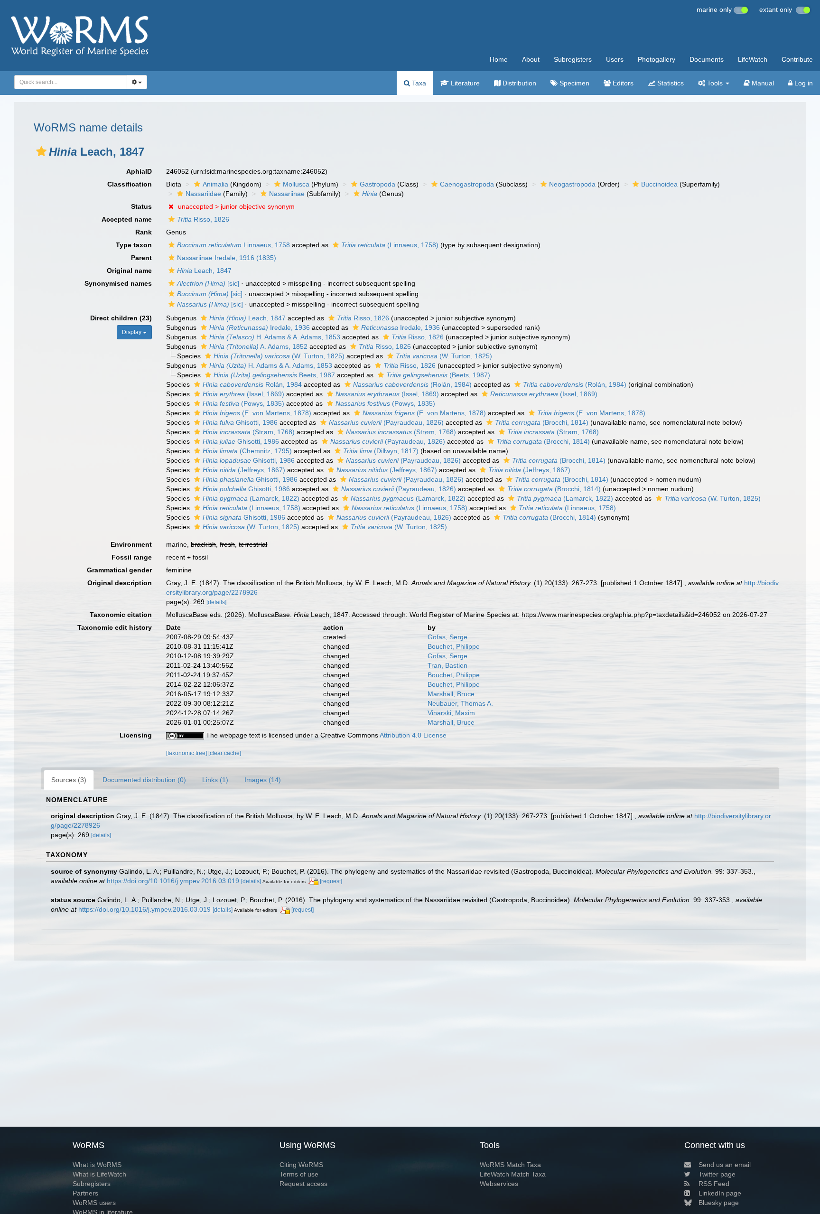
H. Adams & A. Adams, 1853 (274, 337)
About (531, 59)
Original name (129, 270)
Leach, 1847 (204, 270)
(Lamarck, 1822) (251, 498)
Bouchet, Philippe (454, 646)
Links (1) (215, 780)
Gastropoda (377, 184)
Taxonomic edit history (114, 627)
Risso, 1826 (203, 219)
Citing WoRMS (301, 1164)
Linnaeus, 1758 (233, 245)
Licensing (136, 735)
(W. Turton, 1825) (279, 356)
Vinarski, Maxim (451, 713)
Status (141, 206)
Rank (143, 232)
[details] (216, 602)
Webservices (499, 1183)
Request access (303, 1183)
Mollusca (296, 184)
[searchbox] (68, 82)
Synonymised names (118, 283)
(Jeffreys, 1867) (244, 470)
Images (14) (262, 780)
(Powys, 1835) (243, 403)
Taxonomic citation (121, 614)
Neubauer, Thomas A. (460, 703)
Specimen (573, 83)
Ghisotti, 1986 (240, 422)
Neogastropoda (572, 184)
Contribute (797, 59)
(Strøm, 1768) (249, 432)
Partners (85, 1193)
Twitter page (717, 1174)
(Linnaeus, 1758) (389, 245)
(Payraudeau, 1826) (386, 422)
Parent (141, 257)
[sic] (208, 283)
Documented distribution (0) (144, 780)
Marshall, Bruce (451, 694)
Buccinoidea (659, 184)
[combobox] (70, 82)
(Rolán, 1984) (412, 384)
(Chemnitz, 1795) (247, 451)
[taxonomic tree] (187, 753)
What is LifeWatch (99, 1174)
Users (615, 59)
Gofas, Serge (447, 637)
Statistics (669, 83)
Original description (119, 583)
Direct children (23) (121, 318)
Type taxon (134, 245)
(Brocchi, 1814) (541, 422)
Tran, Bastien (447, 665)
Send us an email (725, 1164)
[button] (41, 151)
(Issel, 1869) (243, 394)
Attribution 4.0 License (413, 735)
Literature (464, 83)
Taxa (418, 83)
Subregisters (573, 59)
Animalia (215, 184)
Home (499, 59)
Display (132, 332)
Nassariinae (287, 193)
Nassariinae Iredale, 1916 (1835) (226, 257)
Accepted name (127, 219)
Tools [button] (715, 83)
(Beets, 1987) (438, 375)
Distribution (518, 83)
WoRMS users (94, 1202)
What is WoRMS (97, 1164)
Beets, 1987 (274, 375)
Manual (762, 83)
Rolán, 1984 (252, 384)
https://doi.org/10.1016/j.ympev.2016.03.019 (173, 881)
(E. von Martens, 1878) (257, 413)
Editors (622, 83)
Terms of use (299, 1174)
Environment (131, 544)
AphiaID (139, 171)
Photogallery (656, 59)
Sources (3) (68, 780)
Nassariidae (203, 193)
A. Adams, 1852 (258, 346)
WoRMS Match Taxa (510, 1164)
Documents (707, 59)
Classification (129, 184)
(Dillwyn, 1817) (381, 451)
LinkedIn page (720, 1193)
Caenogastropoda (467, 184)
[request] (331, 881)
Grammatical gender (119, 570)
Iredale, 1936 (259, 327)
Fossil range (132, 557)
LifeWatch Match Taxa (513, 1174)
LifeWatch (752, 59)
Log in (802, 83)
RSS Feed (714, 1183)
